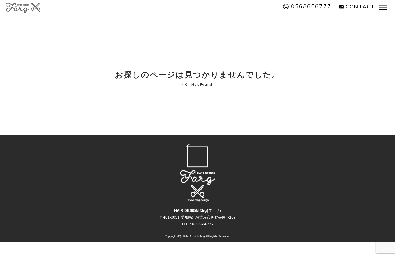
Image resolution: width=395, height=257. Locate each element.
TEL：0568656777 (197, 224)
